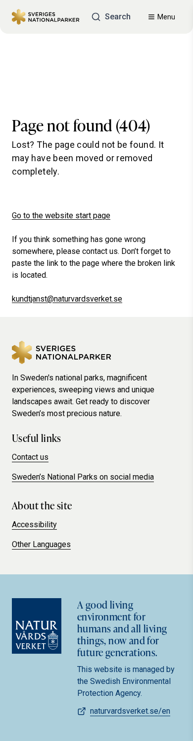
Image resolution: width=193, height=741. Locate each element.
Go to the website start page (61, 215)
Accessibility (34, 524)
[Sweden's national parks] (45, 17)
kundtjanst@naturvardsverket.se (67, 299)
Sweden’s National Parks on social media (83, 477)
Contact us (30, 457)
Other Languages (41, 544)
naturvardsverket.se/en (130, 711)
